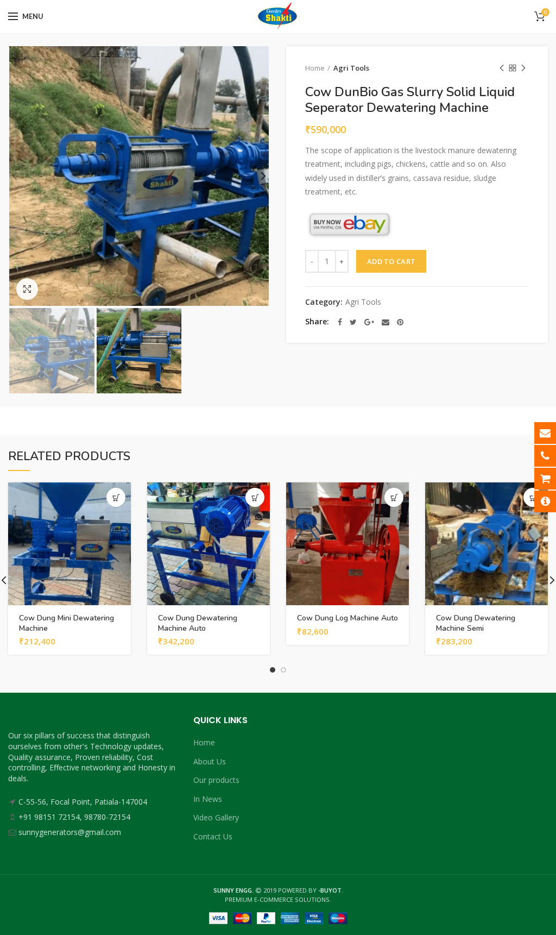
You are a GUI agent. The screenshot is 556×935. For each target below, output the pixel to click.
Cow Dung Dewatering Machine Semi (475, 623)
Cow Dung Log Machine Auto (347, 618)
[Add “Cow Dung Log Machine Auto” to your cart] (393, 497)
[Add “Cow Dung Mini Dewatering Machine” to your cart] (115, 497)
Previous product (501, 67)
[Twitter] (353, 322)
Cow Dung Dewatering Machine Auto (197, 623)
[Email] (385, 322)
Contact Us (212, 836)
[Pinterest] (400, 322)
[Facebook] (340, 322)
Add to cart (391, 261)
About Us (209, 761)
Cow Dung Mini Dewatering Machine (66, 623)
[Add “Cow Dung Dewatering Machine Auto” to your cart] (254, 497)
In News (207, 799)
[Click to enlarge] (27, 289)
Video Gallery (216, 817)
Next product (523, 67)
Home (315, 68)
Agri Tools (351, 68)
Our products (216, 780)
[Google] (369, 322)
